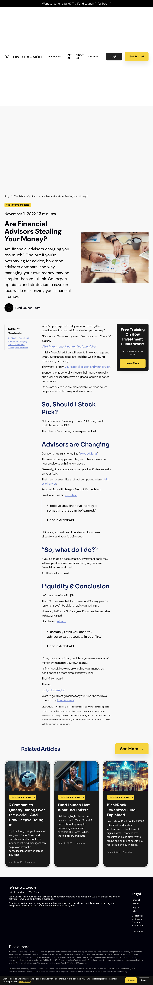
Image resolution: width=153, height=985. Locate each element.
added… (61, 621)
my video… (71, 495)
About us (80, 56)
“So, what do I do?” (16, 344)
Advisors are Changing (17, 341)
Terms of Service (136, 901)
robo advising (88, 453)
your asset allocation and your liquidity (87, 366)
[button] (56, 56)
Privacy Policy (135, 909)
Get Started (137, 56)
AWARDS (93, 56)
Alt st (70, 56)
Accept (131, 980)
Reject (144, 980)
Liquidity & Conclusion (18, 348)
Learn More (132, 363)
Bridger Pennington (53, 690)
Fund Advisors (65, 700)
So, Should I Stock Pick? (18, 338)
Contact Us (137, 931)
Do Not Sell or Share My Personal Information (137, 920)
